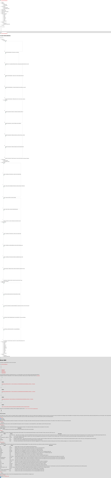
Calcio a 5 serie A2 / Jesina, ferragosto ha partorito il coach (12, 220)
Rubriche (3, 21)
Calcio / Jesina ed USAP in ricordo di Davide (9, 197)
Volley (4, 19)
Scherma (4, 17)
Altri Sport (5, 20)
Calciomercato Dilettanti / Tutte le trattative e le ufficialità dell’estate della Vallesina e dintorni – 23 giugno (17, 399)
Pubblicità (3, 370)
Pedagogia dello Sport (6, 24)
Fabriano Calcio (4, 10)
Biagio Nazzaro (5, 7)
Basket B (3, 3)
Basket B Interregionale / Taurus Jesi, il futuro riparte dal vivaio (14, 75)
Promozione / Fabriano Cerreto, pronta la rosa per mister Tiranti (12, 280)
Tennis (4, 18)
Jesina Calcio (3, 9)
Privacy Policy (4, 371)
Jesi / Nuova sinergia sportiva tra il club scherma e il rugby (11, 293)
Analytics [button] (1, 430)
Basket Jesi (5, 4)
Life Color (38, 375)
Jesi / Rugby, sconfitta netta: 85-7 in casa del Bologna (11, 329)
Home (3, 2)
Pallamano (5, 346)
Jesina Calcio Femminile (5, 11)
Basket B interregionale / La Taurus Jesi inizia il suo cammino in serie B (15, 87)
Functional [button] (1, 421)
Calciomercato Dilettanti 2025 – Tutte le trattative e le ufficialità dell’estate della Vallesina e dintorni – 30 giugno (18, 383)
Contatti (3, 25)
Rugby (4, 16)
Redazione (3, 369)
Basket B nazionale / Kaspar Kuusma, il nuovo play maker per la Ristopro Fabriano (17, 158)
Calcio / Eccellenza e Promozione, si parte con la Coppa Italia (12, 174)
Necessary (2, 418)
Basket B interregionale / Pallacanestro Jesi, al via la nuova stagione (15, 98)
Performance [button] (2, 424)
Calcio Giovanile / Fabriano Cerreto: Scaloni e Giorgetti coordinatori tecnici (14, 268)
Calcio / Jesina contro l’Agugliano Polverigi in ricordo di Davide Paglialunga (14, 185)
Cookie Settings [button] (30, 408)
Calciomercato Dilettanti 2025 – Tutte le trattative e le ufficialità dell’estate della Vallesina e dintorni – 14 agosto (18, 391)
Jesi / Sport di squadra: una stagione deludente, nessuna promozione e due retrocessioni (16, 305)
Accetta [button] (26, 408)
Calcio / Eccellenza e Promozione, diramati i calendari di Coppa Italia (13, 256)
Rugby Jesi (3, 12)
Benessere (5, 23)
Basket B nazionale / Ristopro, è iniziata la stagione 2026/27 (14, 111)
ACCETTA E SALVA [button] (2, 475)
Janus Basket (5, 5)
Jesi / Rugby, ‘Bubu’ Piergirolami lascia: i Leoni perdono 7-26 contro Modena (14, 317)
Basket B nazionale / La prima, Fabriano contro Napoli (13, 123)
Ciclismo (4, 345)
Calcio (4, 15)
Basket (4, 14)
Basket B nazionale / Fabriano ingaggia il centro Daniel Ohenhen (14, 146)
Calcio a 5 (4, 344)
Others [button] (1, 471)
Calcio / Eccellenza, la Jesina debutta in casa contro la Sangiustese (13, 245)
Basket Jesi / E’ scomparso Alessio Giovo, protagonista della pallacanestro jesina (17, 63)
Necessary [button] (1, 417)
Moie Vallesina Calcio (6, 8)
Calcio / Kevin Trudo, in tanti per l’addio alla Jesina (10, 209)
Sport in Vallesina (4, 13)
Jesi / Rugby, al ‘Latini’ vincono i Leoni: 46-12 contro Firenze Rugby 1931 (14, 340)
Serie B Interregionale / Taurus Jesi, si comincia (12, 52)
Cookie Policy (4, 372)
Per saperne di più (35, 408)
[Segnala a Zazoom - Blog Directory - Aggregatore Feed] (0, 477)
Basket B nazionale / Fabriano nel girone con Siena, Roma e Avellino (15, 134)
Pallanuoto (5, 347)
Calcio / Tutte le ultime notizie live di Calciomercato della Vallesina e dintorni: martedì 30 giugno (15, 406)
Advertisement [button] (2, 442)
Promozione (3, 6)
